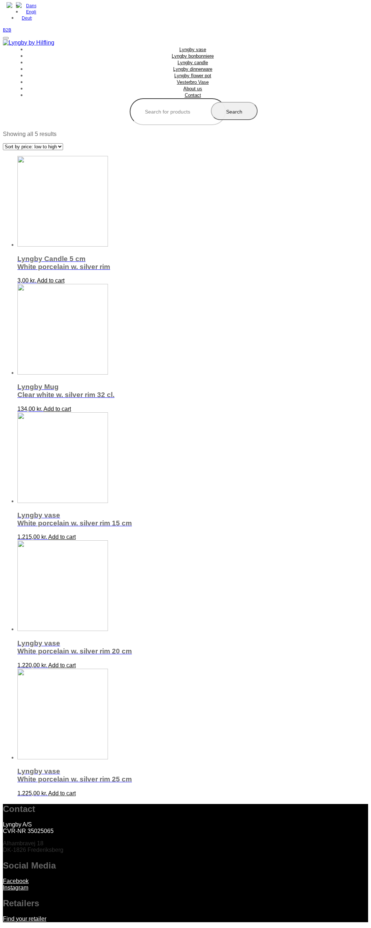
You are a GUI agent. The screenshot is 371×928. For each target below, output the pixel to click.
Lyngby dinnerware (192, 69)
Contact (193, 95)
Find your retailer (24, 919)
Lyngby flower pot (192, 75)
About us (192, 88)
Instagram (15, 887)
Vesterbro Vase (193, 82)
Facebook (16, 881)
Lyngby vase (192, 49)
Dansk (31, 5)
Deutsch (27, 18)
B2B (7, 30)
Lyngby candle (193, 62)
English (31, 12)
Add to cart (50, 280)
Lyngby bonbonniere (193, 56)
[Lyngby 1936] (28, 43)
